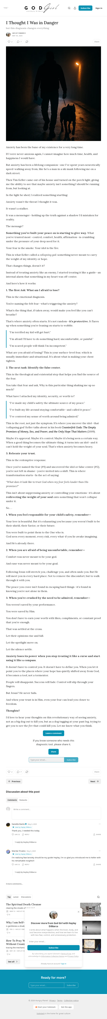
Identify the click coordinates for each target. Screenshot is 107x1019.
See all (11, 961)
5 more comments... (14, 884)
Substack (40, 1013)
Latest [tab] (16, 897)
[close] (78, 912)
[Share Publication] (75, 8)
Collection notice (71, 1000)
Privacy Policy (73, 956)
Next (92, 781)
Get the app (66, 1007)
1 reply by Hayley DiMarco (25, 842)
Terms (60, 1000)
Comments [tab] (12, 800)
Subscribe (85, 8)
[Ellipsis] (100, 824)
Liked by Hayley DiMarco (23, 827)
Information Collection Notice (52, 956)
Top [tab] (9, 897)
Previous (16, 781)
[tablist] (17, 800)
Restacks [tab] (23, 800)
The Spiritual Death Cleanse (23, 904)
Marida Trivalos (19, 851)
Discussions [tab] (26, 897)
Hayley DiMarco (19, 33)
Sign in (99, 8)
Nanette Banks (18, 824)
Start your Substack (47, 1007)
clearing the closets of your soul (20, 908)
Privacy (52, 1000)
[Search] (69, 8)
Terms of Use (66, 953)
